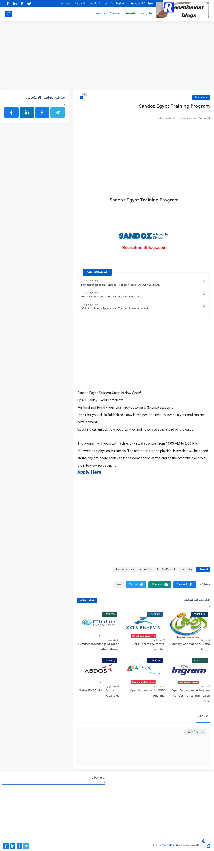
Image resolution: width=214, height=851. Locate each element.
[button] (184, 584)
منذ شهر (202, 639)
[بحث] (8, 14)
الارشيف (95, 3)
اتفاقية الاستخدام (115, 3)
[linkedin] (14, 3)
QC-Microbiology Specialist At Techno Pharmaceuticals (115, 308)
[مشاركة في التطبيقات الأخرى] (119, 584)
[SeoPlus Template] (208, 845)
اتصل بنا (80, 3)
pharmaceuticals (124, 569)
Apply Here (89, 472)
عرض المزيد (87, 600)
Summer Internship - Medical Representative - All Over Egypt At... (121, 285)
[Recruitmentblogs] (182, 10)
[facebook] (21, 3)
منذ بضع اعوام (91, 280)
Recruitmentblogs (164, 845)
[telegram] (28, 3)
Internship (130, 13)
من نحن (65, 3)
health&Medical (166, 569)
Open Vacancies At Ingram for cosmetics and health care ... (191, 696)
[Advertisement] (107, 58)
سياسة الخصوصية (142, 3)
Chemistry (201, 97)
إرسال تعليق (196, 731)
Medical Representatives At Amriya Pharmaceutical (112, 297)
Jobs (149, 13)
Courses (115, 13)
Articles (101, 13)
